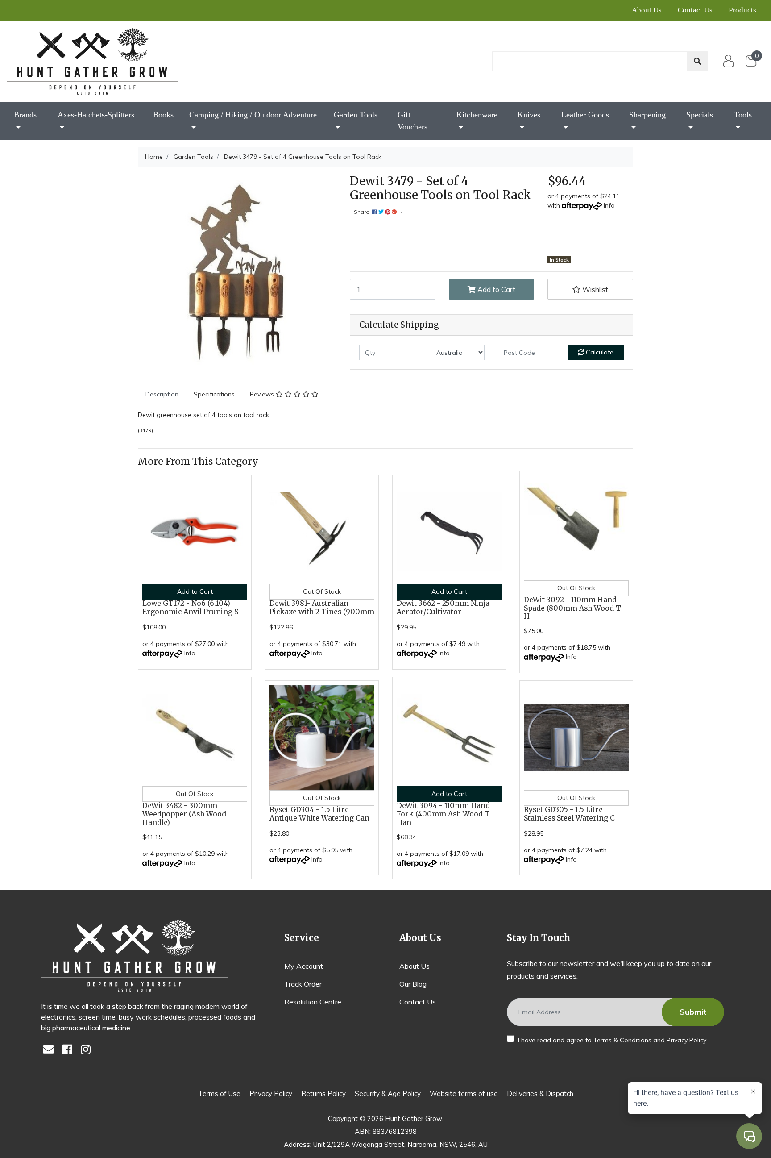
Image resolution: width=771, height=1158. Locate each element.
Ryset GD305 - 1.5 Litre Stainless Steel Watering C (569, 813)
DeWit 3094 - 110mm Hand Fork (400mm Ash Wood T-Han (445, 814)
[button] (590, 289)
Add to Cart (495, 289)
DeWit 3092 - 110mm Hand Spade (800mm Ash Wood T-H (574, 608)
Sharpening (647, 114)
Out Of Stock (322, 591)
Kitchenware (476, 114)
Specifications (214, 394)
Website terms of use (464, 1093)
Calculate (598, 352)
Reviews (263, 394)
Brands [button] (25, 114)
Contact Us (695, 10)
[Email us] (51, 1050)
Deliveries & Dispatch (540, 1093)
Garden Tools (355, 114)
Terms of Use (219, 1093)
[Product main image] (237, 273)
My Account (303, 966)
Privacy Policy (686, 1040)
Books (163, 114)
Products (742, 10)
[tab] (162, 394)
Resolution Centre (312, 1001)
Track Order (303, 983)
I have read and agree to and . (611, 1040)
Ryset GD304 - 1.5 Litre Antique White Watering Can (319, 813)
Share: (363, 211)
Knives (529, 114)
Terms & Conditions (622, 1040)
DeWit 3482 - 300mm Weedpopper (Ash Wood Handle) (184, 814)
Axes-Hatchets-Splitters (96, 114)
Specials (699, 114)
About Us (647, 10)
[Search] (697, 61)
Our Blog (413, 983)
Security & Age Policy (388, 1093)
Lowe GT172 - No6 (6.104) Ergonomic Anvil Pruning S (190, 607)
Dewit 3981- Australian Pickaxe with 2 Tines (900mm (321, 607)
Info (609, 205)
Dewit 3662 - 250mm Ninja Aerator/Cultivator (443, 607)
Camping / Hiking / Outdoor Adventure (253, 114)
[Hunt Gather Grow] (92, 61)
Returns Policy (323, 1093)
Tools (743, 114)
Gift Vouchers (412, 120)
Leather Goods (585, 114)
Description (161, 394)
